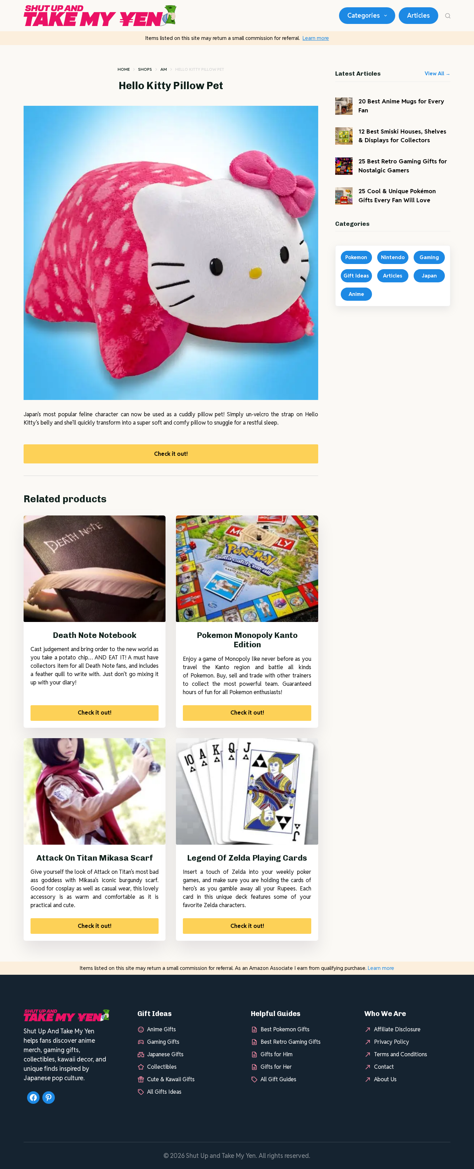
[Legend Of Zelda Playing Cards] (247, 791)
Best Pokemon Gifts (285, 1029)
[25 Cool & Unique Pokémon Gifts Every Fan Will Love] (344, 196)
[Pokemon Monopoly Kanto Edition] (247, 568)
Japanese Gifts (165, 1054)
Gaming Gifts (163, 1042)
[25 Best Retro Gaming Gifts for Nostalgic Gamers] (344, 166)
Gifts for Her (276, 1066)
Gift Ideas (356, 275)
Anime (356, 294)
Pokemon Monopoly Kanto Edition (247, 640)
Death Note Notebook (94, 635)
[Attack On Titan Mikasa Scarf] (95, 791)
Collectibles (162, 1066)
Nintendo (393, 257)
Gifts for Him (277, 1054)
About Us (385, 1079)
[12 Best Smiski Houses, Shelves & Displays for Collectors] (344, 136)
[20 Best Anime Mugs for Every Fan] (344, 106)
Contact (384, 1066)
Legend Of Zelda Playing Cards (247, 858)
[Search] (447, 15)
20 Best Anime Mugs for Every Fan (401, 105)
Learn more (316, 38)
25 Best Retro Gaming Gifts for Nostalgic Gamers (402, 165)
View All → (437, 73)
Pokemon (356, 257)
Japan (429, 275)
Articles (418, 15)
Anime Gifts (161, 1029)
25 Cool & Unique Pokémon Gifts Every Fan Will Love (397, 195)
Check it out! (171, 454)
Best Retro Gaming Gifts (291, 1042)
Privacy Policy (391, 1042)
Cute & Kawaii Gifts (171, 1079)
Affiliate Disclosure (397, 1029)
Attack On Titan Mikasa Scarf (94, 858)
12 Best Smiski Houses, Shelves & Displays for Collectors (402, 136)
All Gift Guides (278, 1079)
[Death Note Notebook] (95, 568)
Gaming (429, 257)
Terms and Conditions (400, 1054)
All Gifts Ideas (164, 1091)
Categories (363, 15)
